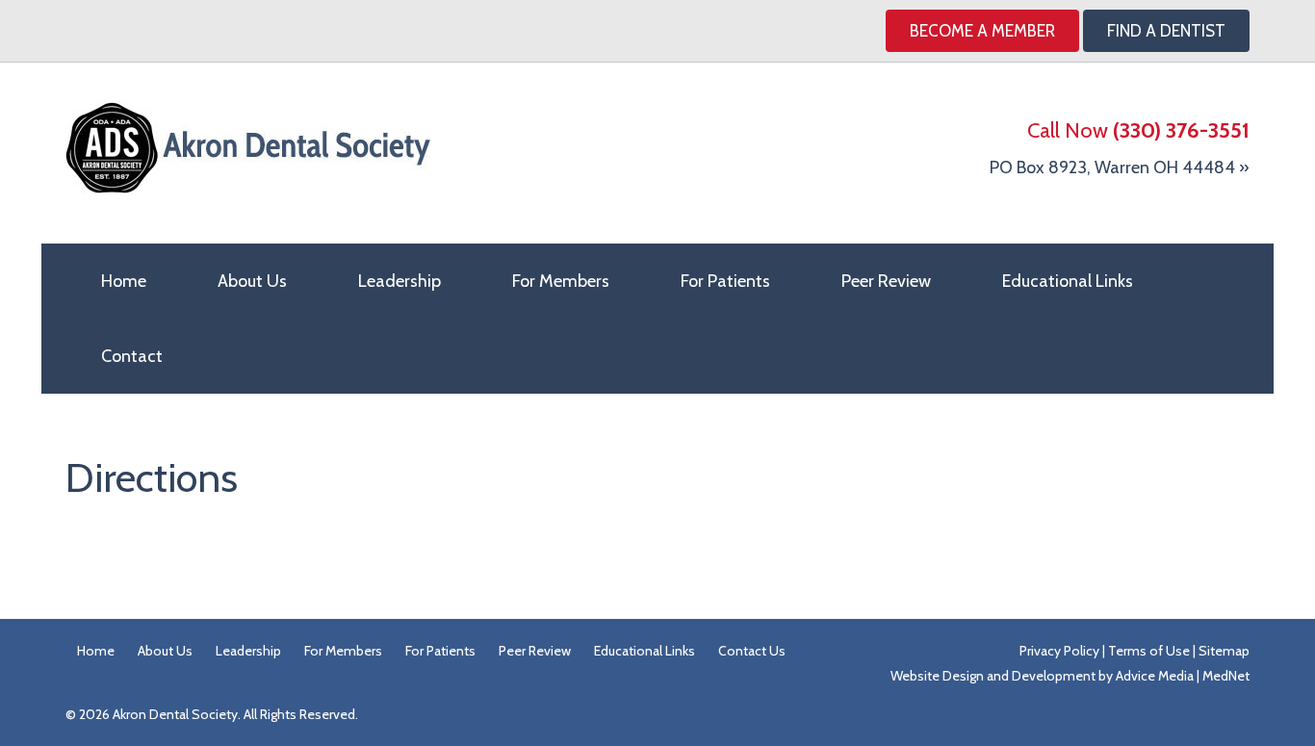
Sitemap (1224, 650)
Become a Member (982, 30)
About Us (252, 281)
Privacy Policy (1059, 650)
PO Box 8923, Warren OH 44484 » (1120, 167)
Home (123, 281)
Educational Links (1067, 281)
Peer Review (886, 281)
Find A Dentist (1166, 30)
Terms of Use (1149, 650)
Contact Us (752, 650)
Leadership (399, 281)
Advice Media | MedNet (1183, 675)
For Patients (725, 281)
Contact (132, 356)
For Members (560, 281)
